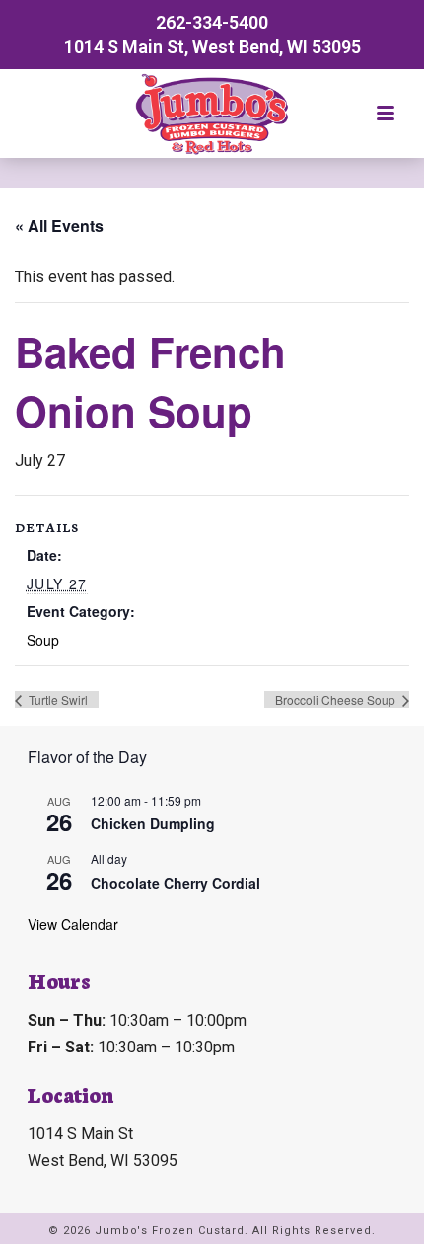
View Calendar (73, 924)
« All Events (59, 225)
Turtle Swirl (57, 699)
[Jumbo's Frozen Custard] (212, 113)
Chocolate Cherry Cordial (175, 883)
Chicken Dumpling (153, 823)
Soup (43, 640)
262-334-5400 (212, 22)
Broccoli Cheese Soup (336, 699)
